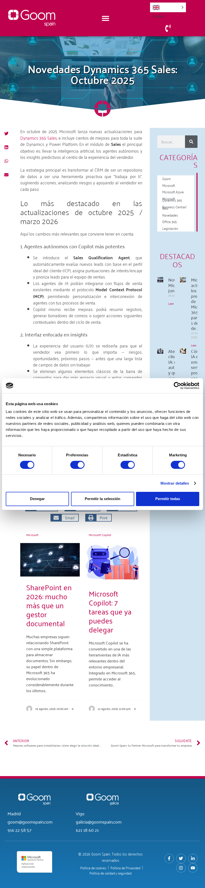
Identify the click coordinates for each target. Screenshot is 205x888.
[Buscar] (191, 141)
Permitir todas (167, 499)
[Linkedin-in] (193, 858)
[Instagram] (181, 868)
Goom (166, 178)
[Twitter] (181, 858)
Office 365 (169, 221)
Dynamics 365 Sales (38, 137)
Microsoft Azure (173, 192)
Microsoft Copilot (100, 535)
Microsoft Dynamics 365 (172, 199)
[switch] (77, 465)
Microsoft (32, 535)
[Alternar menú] (106, 18)
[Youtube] (193, 868)
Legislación (170, 228)
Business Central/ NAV (174, 208)
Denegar (37, 499)
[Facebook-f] (169, 858)
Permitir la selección (102, 499)
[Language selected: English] (168, 7)
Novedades (170, 215)
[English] (168, 7)
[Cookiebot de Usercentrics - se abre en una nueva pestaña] (177, 385)
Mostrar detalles (174, 483)
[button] (6, 133)
